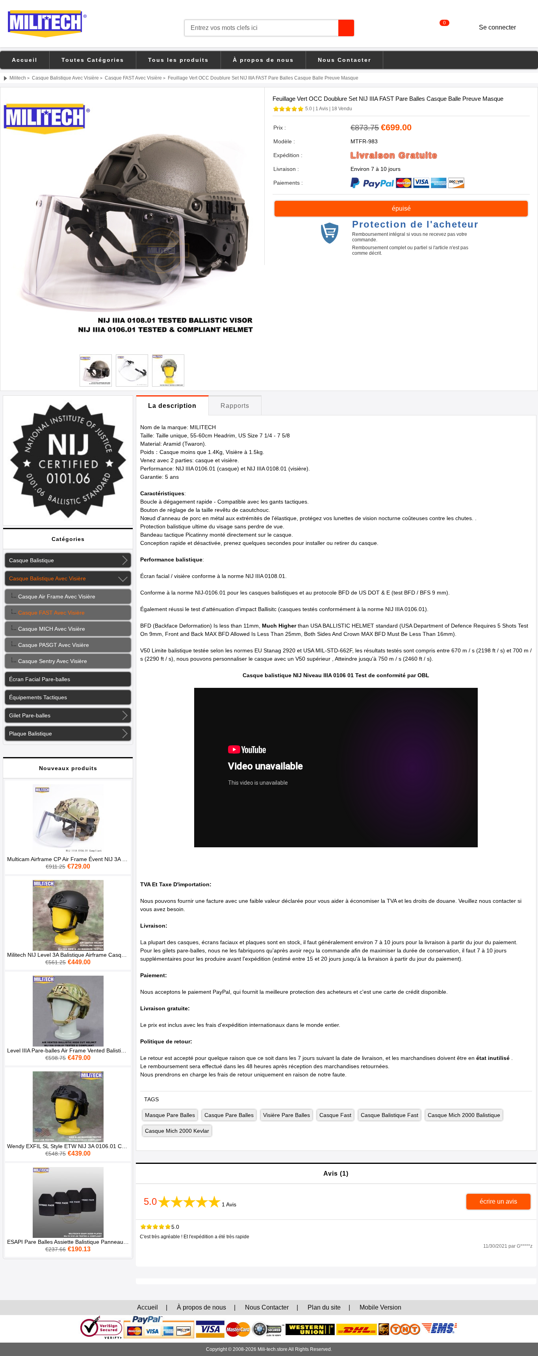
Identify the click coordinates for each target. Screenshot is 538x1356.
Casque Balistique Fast (389, 1115)
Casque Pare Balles (229, 1115)
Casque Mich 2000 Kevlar (177, 1131)
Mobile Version (380, 1307)
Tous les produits (178, 60)
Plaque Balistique (30, 733)
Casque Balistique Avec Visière (65, 78)
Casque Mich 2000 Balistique (464, 1115)
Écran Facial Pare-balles (39, 679)
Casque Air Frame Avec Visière (55, 596)
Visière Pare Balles (286, 1115)
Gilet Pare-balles (29, 715)
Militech (17, 78)
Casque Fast (335, 1115)
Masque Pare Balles (170, 1115)
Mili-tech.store (273, 1349)
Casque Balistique (31, 560)
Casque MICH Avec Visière (50, 629)
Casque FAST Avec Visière (133, 78)
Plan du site (324, 1307)
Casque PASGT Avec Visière (52, 645)
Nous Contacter (344, 60)
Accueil (24, 60)
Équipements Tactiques (38, 697)
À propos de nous (263, 60)
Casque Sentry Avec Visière (51, 661)
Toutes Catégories (92, 60)
